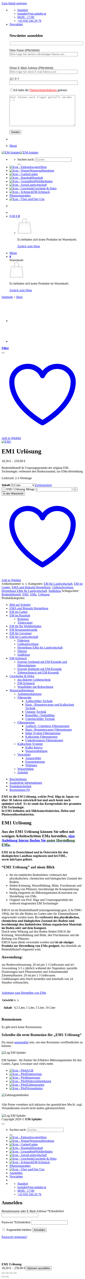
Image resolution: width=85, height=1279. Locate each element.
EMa (33, 594)
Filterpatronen (26, 722)
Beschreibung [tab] (18, 779)
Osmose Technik (35, 711)
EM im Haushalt (19, 615)
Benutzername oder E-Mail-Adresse (33, 1211)
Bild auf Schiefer (20, 604)
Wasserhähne (25, 768)
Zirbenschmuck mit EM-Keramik (38, 672)
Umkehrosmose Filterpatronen (44, 740)
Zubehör (22, 772)
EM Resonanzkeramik (23, 629)
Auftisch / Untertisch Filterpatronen (47, 726)
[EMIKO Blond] (19, 341)
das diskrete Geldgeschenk (34, 679)
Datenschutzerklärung (43, 90)
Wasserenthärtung (36, 751)
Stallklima (54, 591)
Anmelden (39, 1229)
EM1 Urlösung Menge (20, 489)
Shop (19, 297)
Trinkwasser (25, 622)
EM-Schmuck (18, 658)
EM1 (25, 594)
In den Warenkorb (13, 493)
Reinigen (23, 619)
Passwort (16, 1222)
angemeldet (21, 1042)
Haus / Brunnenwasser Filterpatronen (48, 729)
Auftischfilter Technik (39, 701)
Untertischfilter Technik (40, 719)
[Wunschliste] (3, 352)
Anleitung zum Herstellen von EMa (24, 992)
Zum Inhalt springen (14, 3)
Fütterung (23, 640)
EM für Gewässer (20, 633)
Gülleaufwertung (62, 587)
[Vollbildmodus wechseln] (7, 1273)
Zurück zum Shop (28, 246)
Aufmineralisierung (29, 694)
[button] (16, 24)
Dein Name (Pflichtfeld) (24, 50)
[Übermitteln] (19, 164)
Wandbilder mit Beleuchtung (35, 686)
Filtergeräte (24, 697)
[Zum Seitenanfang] (3, 1123)
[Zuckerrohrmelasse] (19, 320)
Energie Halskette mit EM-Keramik (39, 669)
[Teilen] (11, 1273)
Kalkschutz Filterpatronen (41, 736)
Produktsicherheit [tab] (20, 786)
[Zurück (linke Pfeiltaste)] (3, 1276)
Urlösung (44, 594)
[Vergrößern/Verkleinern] (3, 1273)
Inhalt (6, 485)
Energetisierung (35, 761)
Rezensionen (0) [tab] (19, 789)
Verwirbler (24, 754)
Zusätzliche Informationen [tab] (25, 782)
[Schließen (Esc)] (15, 1273)
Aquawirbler (33, 758)
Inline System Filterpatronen (42, 733)
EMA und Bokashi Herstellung (31, 587)
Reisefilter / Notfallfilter (40, 715)
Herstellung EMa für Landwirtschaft (24, 591)
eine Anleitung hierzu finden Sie (38, 840)
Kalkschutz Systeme (30, 744)
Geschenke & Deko (21, 676)
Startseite (7, 297)
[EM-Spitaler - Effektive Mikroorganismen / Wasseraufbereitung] (20, 152)
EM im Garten (18, 612)
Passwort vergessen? (14, 1237)
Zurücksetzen (43, 485)
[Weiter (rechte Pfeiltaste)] (7, 1276)
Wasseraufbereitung (21, 690)
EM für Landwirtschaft (58, 583)
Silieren (22, 651)
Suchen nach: (25, 159)
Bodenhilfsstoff (11, 594)
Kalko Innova (33, 747)
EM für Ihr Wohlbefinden (25, 626)
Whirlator (31, 765)
